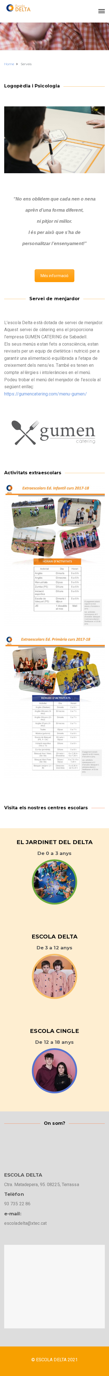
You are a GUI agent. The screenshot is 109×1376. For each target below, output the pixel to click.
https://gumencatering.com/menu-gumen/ (45, 394)
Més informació (54, 275)
